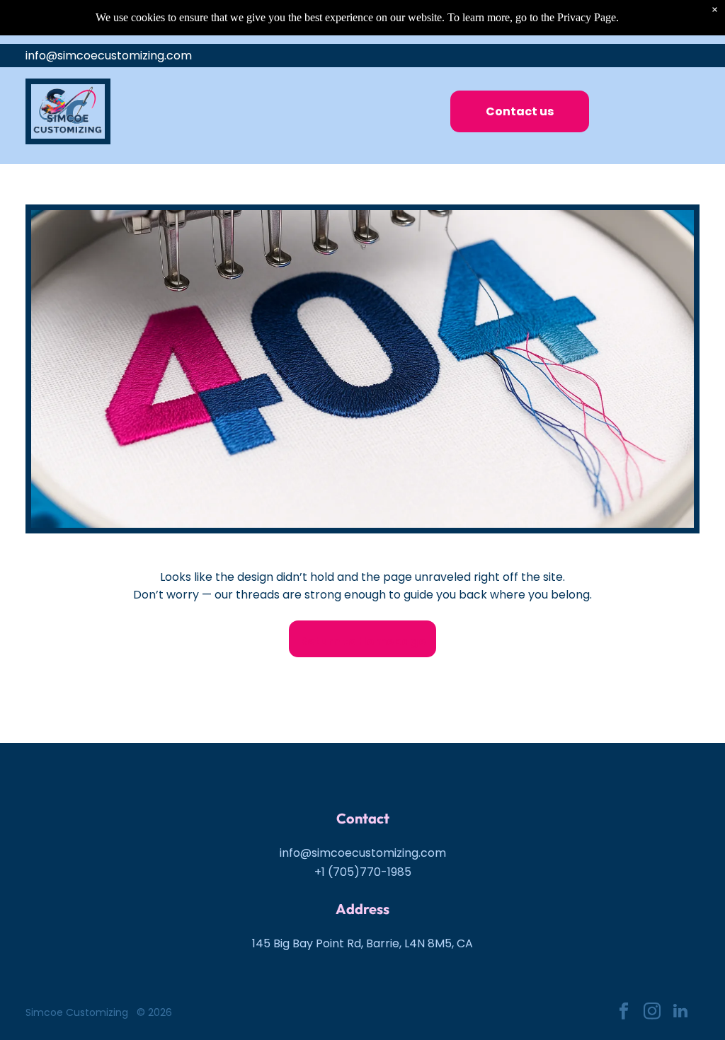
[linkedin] (680, 1012)
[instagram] (651, 1012)
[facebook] (623, 1012)
